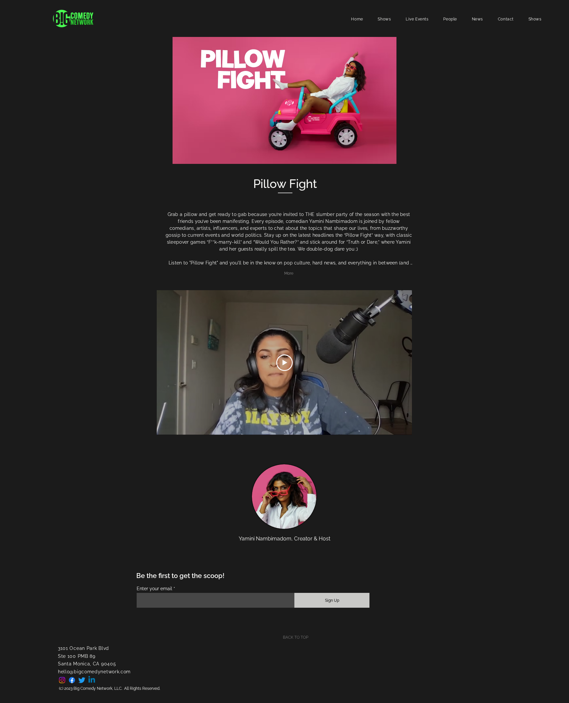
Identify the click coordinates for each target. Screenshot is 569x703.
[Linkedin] (92, 680)
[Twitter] (82, 680)
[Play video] (284, 362)
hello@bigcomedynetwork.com (94, 671)
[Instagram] (62, 680)
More (288, 273)
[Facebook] (72, 680)
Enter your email (154, 588)
